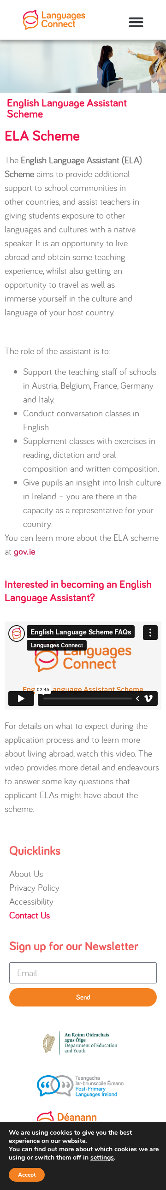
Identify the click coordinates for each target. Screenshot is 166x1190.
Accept (27, 1174)
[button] (136, 22)
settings (102, 1158)
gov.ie (24, 552)
